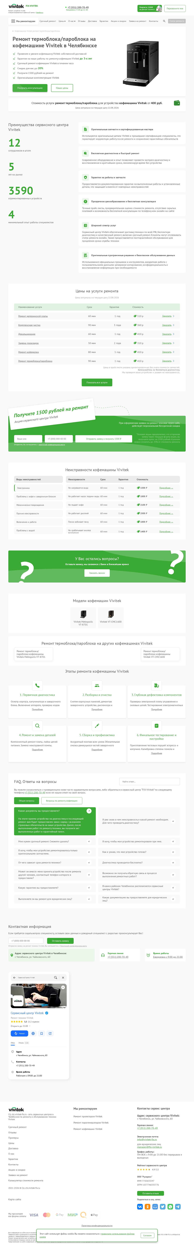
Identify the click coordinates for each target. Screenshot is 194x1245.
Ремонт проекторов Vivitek (88, 1116)
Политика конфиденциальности (97, 1225)
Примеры (13, 1137)
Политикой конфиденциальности (73, 946)
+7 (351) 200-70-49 (78, 7)
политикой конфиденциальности (52, 444)
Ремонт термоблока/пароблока (35, 360)
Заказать (166, 315)
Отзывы (81, 21)
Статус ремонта (177, 21)
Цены (61, 21)
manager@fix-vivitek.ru (149, 1146)
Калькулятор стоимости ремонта (25, 1180)
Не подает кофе (76, 504)
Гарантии (104, 21)
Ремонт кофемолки (28, 352)
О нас (71, 21)
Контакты (153, 21)
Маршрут (22, 1033)
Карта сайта (14, 1199)
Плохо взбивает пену (78, 521)
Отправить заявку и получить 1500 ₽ (103, 438)
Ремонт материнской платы (33, 316)
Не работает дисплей (78, 513)
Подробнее (37, 709)
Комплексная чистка (29, 325)
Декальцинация (26, 333)
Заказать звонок (97, 573)
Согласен (147, 1235)
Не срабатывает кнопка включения (79, 531)
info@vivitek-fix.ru (147, 1139)
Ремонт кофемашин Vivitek (88, 1128)
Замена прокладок (28, 343)
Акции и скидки (118, 21)
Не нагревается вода (78, 487)
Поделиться (140, 1206)
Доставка (92, 21)
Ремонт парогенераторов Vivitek (91, 1122)
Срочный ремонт (48, 21)
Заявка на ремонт (137, 21)
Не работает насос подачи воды (83, 496)
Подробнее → (166, 488)
